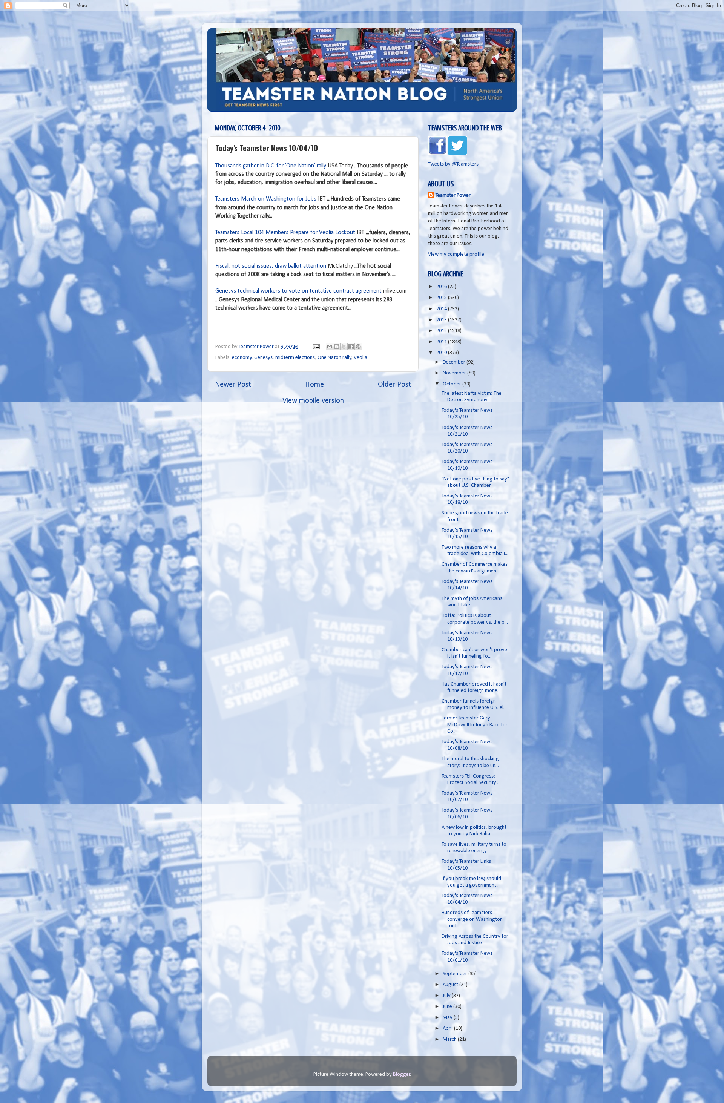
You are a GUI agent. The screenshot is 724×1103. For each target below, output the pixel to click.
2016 (442, 287)
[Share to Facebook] (351, 346)
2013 (442, 320)
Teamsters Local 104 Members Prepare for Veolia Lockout (285, 233)
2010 (442, 353)
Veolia (360, 358)
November (455, 373)
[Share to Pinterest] (358, 346)
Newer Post (233, 384)
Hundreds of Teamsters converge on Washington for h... (472, 919)
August (451, 985)
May (448, 1017)
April (448, 1028)
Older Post (394, 384)
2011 (442, 342)
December (454, 362)
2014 (442, 309)
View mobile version (313, 401)
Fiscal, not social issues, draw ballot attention (270, 266)
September (455, 974)
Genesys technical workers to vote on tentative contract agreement (298, 291)
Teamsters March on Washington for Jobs (265, 199)
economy (242, 358)
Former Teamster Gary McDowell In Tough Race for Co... (475, 724)
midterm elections (295, 358)
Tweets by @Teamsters (453, 164)
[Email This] (329, 346)
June (448, 1006)
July (447, 996)
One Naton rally (334, 358)
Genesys (263, 358)
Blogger (401, 1074)
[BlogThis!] (337, 346)
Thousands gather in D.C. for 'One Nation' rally (270, 166)
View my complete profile (456, 254)
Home (314, 384)
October (452, 384)
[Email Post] (315, 347)
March (450, 1039)
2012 (442, 331)
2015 (442, 298)
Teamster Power (453, 195)
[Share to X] (344, 346)
